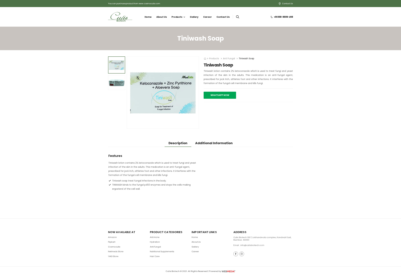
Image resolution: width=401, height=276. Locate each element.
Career (207, 16)
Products (177, 16)
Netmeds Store (115, 251)
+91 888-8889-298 (283, 17)
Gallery (194, 16)
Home (148, 16)
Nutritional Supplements (162, 251)
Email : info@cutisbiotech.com (248, 245)
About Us (161, 16)
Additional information (214, 143)
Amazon (112, 237)
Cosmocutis (114, 246)
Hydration (155, 241)
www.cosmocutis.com (149, 3)
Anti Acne (154, 237)
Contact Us (287, 3)
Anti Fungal (229, 58)
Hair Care (155, 256)
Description (178, 143)
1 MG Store (113, 256)
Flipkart (111, 241)
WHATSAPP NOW (220, 95)
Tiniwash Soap (246, 58)
